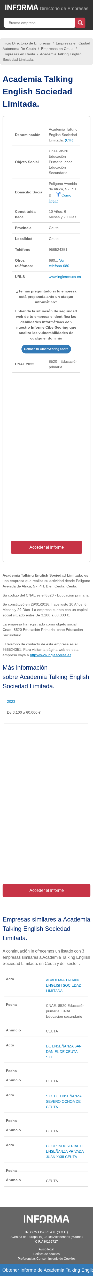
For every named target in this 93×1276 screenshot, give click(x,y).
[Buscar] (80, 22)
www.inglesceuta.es (65, 277)
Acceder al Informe (46, 547)
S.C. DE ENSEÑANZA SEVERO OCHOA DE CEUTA (63, 1101)
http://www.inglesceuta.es (50, 655)
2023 (11, 701)
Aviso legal (46, 1249)
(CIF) (69, 140)
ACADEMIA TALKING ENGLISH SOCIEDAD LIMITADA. (63, 985)
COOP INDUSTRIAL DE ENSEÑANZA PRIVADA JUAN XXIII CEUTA (65, 1151)
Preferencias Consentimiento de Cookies (46, 1258)
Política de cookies (46, 1254)
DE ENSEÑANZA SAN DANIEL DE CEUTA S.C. (64, 1051)
